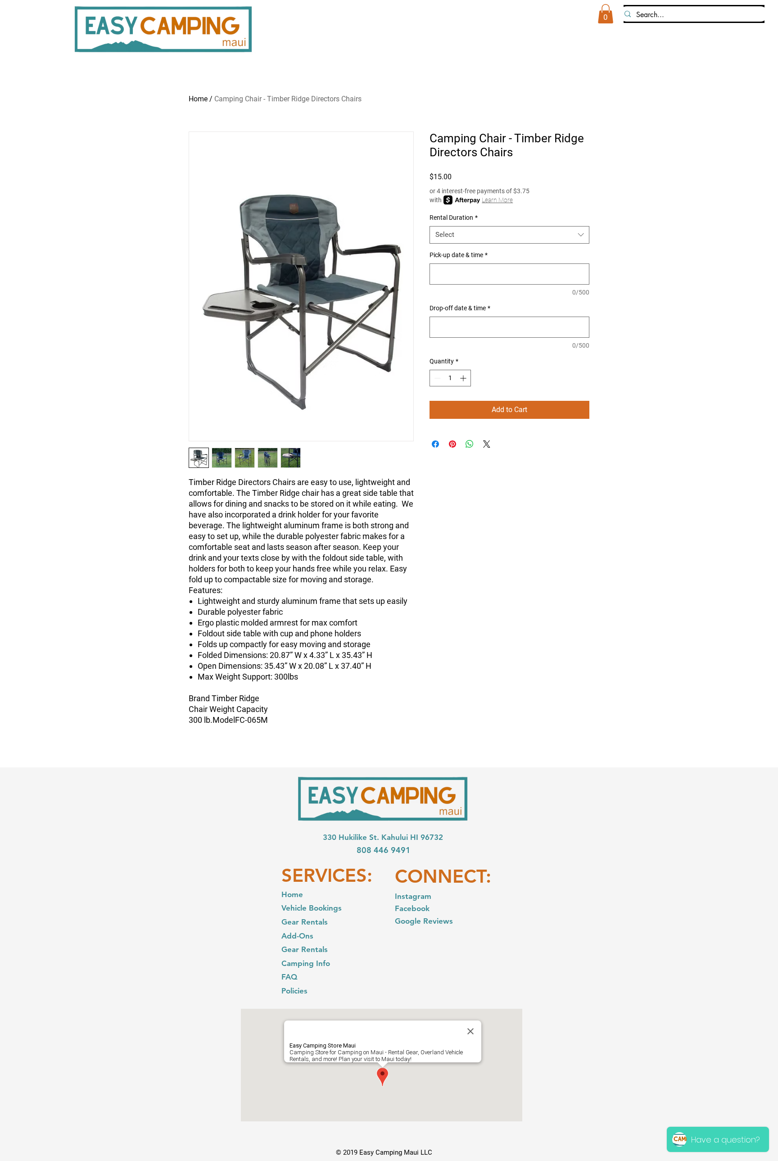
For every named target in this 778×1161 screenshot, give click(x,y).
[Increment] (464, 378)
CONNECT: (443, 876)
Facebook (413, 908)
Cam (289, 963)
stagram (416, 896)
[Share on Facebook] (435, 444)
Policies (294, 990)
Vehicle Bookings (311, 907)
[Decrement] (436, 378)
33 (327, 837)
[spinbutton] (450, 378)
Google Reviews (424, 920)
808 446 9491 (384, 850)
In (398, 896)
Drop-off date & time (460, 308)
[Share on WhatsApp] (469, 444)
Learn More (497, 200)
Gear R (293, 949)
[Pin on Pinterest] (452, 444)
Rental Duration (454, 217)
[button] (605, 13)
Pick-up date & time (459, 255)
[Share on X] (486, 444)
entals (317, 949)
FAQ (289, 976)
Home (198, 99)
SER (298, 875)
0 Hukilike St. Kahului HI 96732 (387, 837)
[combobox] (509, 235)
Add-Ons (297, 935)
